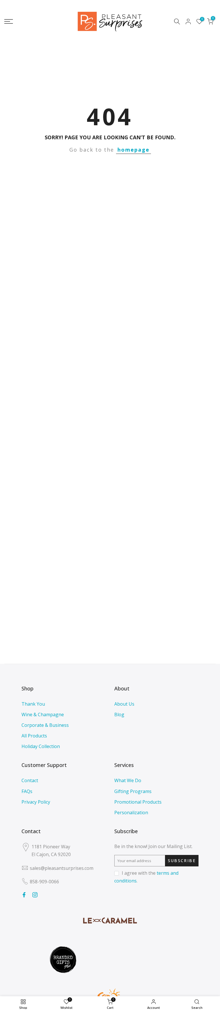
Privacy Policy (35, 802)
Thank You (33, 704)
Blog (119, 714)
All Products (34, 736)
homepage (133, 149)
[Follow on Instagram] (35, 894)
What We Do (127, 780)
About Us (124, 704)
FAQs (26, 791)
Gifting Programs (133, 791)
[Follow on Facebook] (24, 894)
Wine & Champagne (42, 714)
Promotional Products (138, 802)
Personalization (131, 812)
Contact (29, 780)
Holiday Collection (40, 746)
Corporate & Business (45, 725)
